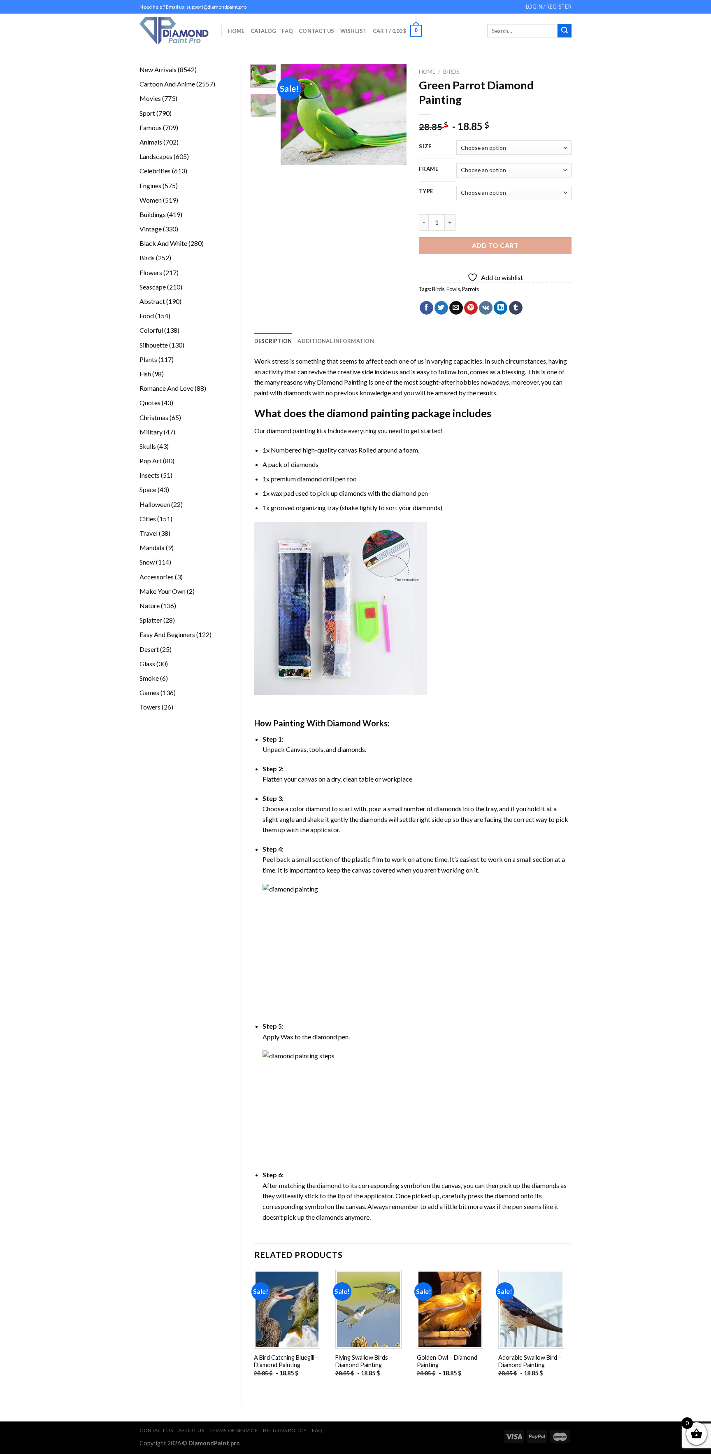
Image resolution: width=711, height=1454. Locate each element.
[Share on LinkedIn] (500, 308)
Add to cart (495, 245)
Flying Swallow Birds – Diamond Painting (364, 1361)
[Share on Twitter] (441, 308)
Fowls (453, 289)
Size (425, 146)
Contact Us (317, 31)
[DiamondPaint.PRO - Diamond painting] (174, 30)
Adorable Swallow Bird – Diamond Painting (530, 1361)
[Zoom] (291, 155)
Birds (451, 71)
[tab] (273, 341)
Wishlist (353, 31)
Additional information (335, 341)
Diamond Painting (342, 382)
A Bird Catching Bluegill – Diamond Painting (286, 1361)
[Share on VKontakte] (486, 308)
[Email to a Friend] (456, 308)
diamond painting (368, 413)
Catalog (263, 31)
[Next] (393, 115)
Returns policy (285, 1430)
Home (236, 31)
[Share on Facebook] (426, 308)
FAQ (287, 31)
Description (273, 341)
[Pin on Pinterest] (471, 308)
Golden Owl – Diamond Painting (447, 1361)
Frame (429, 169)
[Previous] (293, 115)
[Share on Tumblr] (516, 308)
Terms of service (233, 1430)
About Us (191, 1430)
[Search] (565, 31)
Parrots (470, 289)
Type (426, 191)
